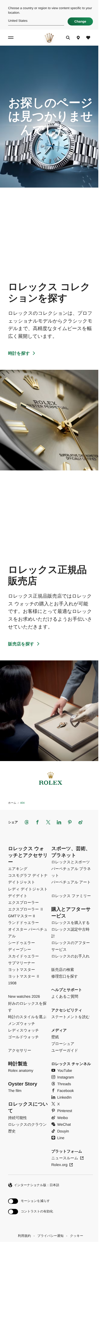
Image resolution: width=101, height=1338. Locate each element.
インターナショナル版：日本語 (36, 1185)
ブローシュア (63, 1043)
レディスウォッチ (23, 1030)
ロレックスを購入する (70, 922)
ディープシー (19, 949)
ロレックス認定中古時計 (70, 932)
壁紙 (55, 1037)
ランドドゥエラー (23, 922)
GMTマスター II (21, 916)
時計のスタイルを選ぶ (27, 1017)
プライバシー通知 (50, 1236)
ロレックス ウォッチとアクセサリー (28, 855)
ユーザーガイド (64, 1050)
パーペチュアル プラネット (71, 872)
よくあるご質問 (64, 996)
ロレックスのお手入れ (70, 956)
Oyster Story (22, 1084)
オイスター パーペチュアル (28, 932)
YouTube (64, 1070)
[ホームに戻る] (49, 38)
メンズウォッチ (21, 1023)
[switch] (30, 1201)
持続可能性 (17, 1118)
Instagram (65, 1077)
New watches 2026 (24, 996)
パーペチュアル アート (71, 882)
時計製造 (17, 1063)
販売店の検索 (62, 969)
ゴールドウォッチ (23, 1037)
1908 (12, 983)
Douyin (63, 1131)
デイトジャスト (21, 882)
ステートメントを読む (70, 1017)
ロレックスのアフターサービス (70, 946)
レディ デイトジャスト (28, 889)
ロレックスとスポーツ (70, 862)
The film (15, 1090)
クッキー (76, 1236)
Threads (64, 1084)
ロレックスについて (28, 1107)
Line (60, 1138)
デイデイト (17, 896)
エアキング (17, 869)
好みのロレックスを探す (27, 1006)
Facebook (65, 1090)
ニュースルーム (64, 1158)
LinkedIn (64, 1097)
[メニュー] (11, 37)
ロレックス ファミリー (71, 896)
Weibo (62, 1118)
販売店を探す (21, 644)
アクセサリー (19, 1050)
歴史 (12, 1131)
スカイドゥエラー (23, 956)
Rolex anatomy (20, 1070)
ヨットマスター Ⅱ (24, 976)
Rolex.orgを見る (48, 1295)
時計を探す (19, 353)
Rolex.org (59, 1164)
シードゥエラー (21, 943)
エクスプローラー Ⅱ (26, 909)
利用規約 (24, 1236)
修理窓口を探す (64, 976)
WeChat (64, 1124)
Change (80, 21)
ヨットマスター (21, 969)
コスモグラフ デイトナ (28, 875)
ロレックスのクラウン (27, 1124)
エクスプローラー (23, 902)
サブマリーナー (21, 963)
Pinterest (64, 1111)
